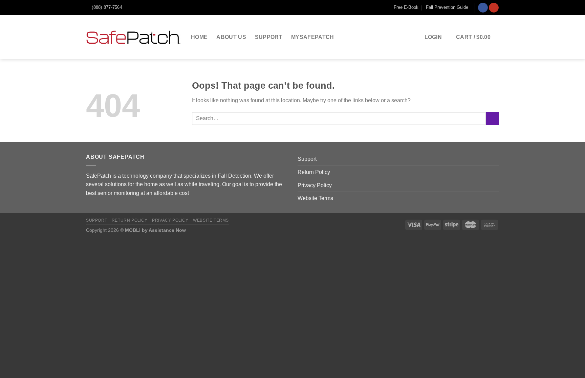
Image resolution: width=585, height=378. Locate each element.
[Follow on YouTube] (494, 8)
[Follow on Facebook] (483, 8)
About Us (231, 37)
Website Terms (315, 198)
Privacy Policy (315, 185)
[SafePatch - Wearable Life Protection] (133, 37)
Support (268, 37)
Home (199, 37)
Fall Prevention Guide (447, 7)
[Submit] (492, 118)
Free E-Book (406, 7)
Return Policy (314, 172)
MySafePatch (312, 37)
